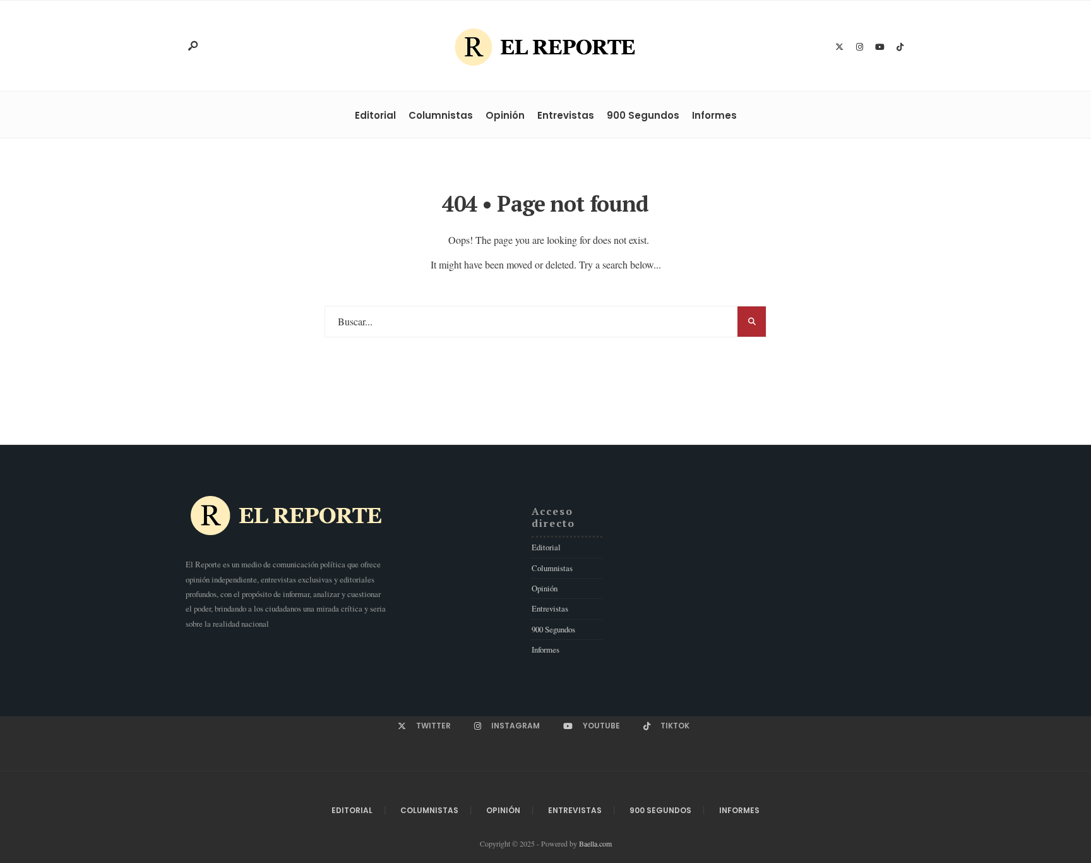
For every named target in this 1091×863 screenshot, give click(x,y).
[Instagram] (859, 47)
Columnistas (440, 115)
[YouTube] (879, 47)
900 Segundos (643, 115)
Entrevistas (565, 115)
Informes (714, 115)
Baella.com (595, 843)
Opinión (505, 115)
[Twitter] (839, 47)
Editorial (375, 115)
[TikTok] (900, 47)
